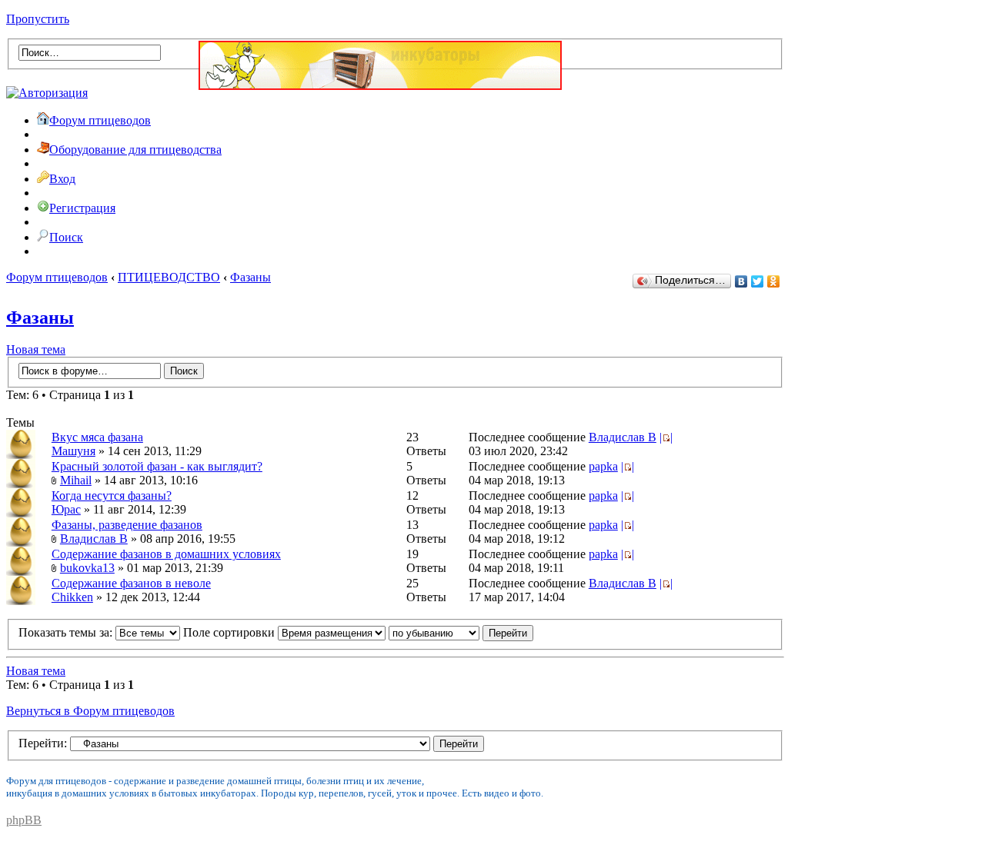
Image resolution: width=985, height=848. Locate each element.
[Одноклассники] (774, 281)
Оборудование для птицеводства (135, 149)
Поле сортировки (230, 632)
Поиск (66, 237)
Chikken (72, 597)
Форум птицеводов (100, 120)
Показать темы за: (66, 632)
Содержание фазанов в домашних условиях (166, 553)
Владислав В (622, 437)
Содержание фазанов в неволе (131, 583)
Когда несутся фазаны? (112, 495)
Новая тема (35, 349)
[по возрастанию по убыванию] (461, 632)
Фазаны (250, 277)
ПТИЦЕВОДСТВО (169, 277)
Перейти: (42, 743)
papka (603, 466)
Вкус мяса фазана (97, 437)
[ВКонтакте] (741, 281)
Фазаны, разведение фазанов (127, 524)
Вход (62, 178)
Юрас (66, 509)
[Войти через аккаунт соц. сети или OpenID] (47, 90)
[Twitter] (758, 281)
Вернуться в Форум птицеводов (90, 710)
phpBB (24, 819)
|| (666, 437)
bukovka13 (87, 567)
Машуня (73, 450)
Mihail (76, 480)
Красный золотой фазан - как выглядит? (157, 466)
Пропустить (37, 18)
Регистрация (82, 207)
